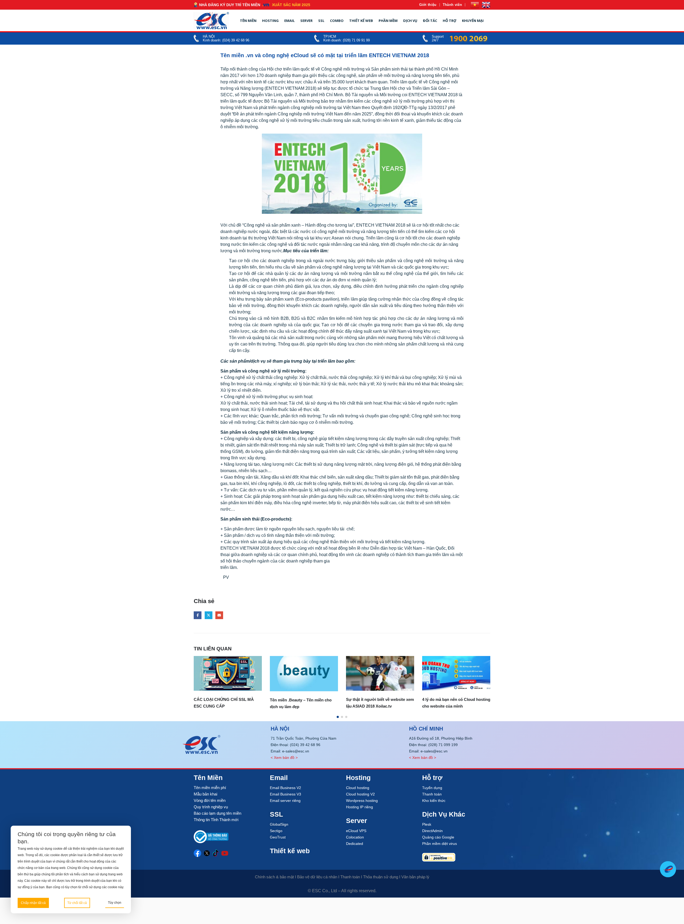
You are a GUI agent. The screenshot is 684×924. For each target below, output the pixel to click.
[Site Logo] (211, 20)
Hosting (270, 20)
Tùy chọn (114, 902)
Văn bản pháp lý (415, 877)
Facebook (197, 615)
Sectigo (276, 831)
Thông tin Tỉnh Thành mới (216, 819)
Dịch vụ (410, 20)
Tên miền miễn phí (210, 787)
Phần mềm (388, 20)
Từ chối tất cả (77, 903)
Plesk (426, 824)
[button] (338, 717)
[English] (486, 5)
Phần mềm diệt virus (439, 843)
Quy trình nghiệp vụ (211, 807)
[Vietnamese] (475, 5)
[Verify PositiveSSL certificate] (456, 857)
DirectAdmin (432, 831)
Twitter (208, 615)
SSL (321, 20)
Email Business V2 (285, 788)
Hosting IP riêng (359, 807)
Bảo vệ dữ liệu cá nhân (317, 877)
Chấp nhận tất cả (33, 903)
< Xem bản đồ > (284, 757)
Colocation (355, 837)
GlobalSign (279, 824)
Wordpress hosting (362, 800)
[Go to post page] (228, 673)
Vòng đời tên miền (210, 800)
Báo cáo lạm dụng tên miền (217, 813)
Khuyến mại (473, 20)
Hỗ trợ (449, 20)
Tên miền (248, 20)
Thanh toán (432, 794)
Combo (337, 20)
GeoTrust (278, 837)
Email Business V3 (285, 794)
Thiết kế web (361, 20)
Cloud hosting (357, 788)
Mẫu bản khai (205, 794)
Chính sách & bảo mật (274, 877)
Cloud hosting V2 (360, 794)
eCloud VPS (356, 831)
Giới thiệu (428, 5)
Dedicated (354, 843)
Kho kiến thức (433, 800)
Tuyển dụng (432, 788)
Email (289, 20)
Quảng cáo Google (438, 837)
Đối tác (430, 20)
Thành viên (452, 5)
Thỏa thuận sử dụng (380, 877)
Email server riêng (285, 800)
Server (306, 20)
